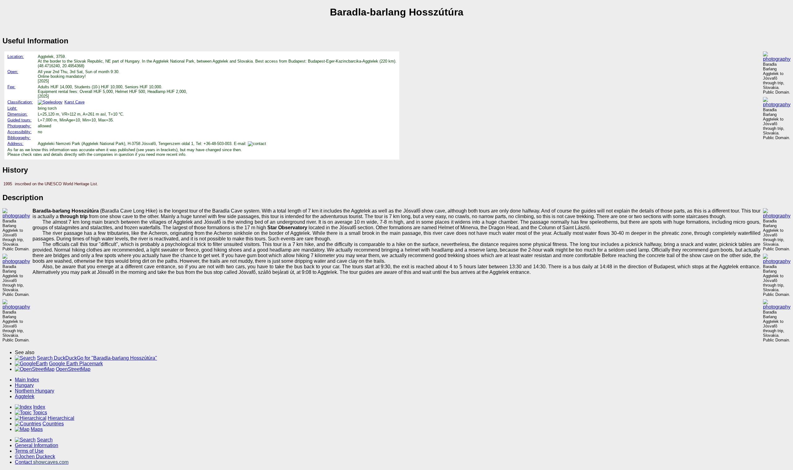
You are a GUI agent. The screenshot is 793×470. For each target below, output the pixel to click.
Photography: (19, 126)
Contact (41, 462)
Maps (37, 429)
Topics (40, 412)
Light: (12, 108)
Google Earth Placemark (76, 363)
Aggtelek (24, 396)
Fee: (11, 87)
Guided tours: (19, 120)
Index (39, 407)
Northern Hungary (34, 390)
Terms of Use (29, 451)
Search (45, 439)
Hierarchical (61, 418)
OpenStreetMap (73, 369)
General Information (36, 445)
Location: (15, 56)
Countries (53, 423)
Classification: (20, 102)
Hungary (24, 385)
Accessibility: (19, 132)
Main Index (27, 379)
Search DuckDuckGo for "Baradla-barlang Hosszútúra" (97, 358)
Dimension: (17, 114)
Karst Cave (74, 102)
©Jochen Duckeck (35, 456)
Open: (12, 71)
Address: (15, 143)
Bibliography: (19, 137)
